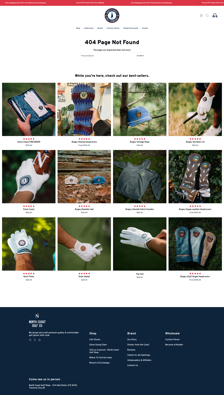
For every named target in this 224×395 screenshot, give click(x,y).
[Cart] (214, 15)
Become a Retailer (174, 345)
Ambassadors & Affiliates (139, 360)
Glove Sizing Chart (98, 345)
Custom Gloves (172, 339)
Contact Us (132, 365)
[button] (78, 28)
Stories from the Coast (138, 345)
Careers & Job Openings (138, 355)
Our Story (132, 339)
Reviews (131, 350)
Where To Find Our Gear (100, 357)
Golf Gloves (94, 339)
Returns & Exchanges (99, 363)
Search (140, 56)
